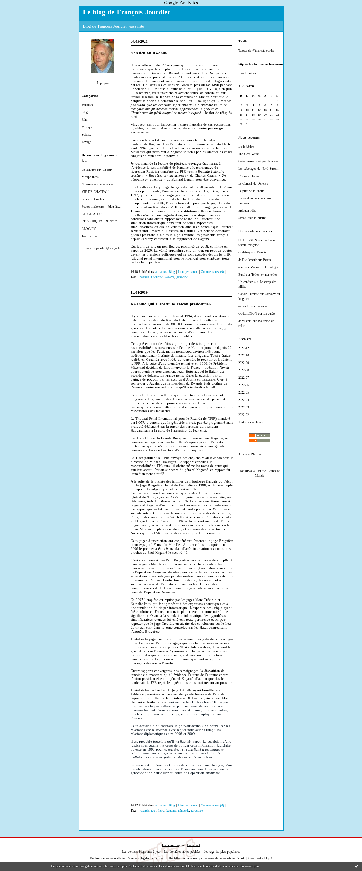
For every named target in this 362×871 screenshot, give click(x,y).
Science (86, 134)
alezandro (244, 306)
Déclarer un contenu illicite (107, 858)
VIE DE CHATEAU (95, 192)
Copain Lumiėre (248, 294)
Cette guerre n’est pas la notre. (258, 161)
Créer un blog (171, 845)
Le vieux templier (93, 199)
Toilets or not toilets (264, 274)
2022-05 (243, 392)
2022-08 (243, 370)
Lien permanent (188, 272)
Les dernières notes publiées (182, 852)
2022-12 (243, 348)
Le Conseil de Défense (253, 183)
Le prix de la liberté (251, 191)
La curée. (262, 306)
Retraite (261, 252)
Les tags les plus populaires (222, 852)
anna (241, 267)
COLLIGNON (247, 240)
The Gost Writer (249, 154)
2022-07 (243, 377)
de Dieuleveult (247, 260)
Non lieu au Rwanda (149, 53)
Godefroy (244, 252)
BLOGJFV (89, 229)
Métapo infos (90, 177)
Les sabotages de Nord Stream (258, 169)
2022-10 (243, 355)
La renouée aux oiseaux (97, 169)
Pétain (267, 260)
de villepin (245, 321)
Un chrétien (245, 282)
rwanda (144, 277)
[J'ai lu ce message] (357, 866)
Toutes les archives (250, 422)
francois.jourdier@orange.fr (102, 248)
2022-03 (243, 407)
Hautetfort (193, 845)
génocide (182, 277)
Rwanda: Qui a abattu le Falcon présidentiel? (171, 304)
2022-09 (243, 363)
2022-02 (243, 415)
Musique (87, 127)
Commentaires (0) (212, 272)
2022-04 (243, 400)
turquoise (157, 277)
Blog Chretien (247, 73)
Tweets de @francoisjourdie (256, 50)
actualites (87, 105)
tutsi (153, 810)
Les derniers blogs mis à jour (141, 852)
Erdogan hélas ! (248, 210)
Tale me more (90, 236)
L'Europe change (249, 176)
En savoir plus (249, 866)
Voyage (86, 142)
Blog (85, 112)
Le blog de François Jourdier (127, 12)
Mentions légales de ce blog (146, 858)
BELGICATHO (92, 214)
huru (161, 810)
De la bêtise (246, 146)
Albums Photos (249, 454)
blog (267, 858)
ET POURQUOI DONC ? (99, 221)
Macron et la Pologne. (265, 267)
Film (84, 120)
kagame (171, 810)
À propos (102, 83)
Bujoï (241, 274)
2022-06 (243, 385)
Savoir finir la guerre (252, 218)
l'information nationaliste (97, 184)
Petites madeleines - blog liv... (101, 206)
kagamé (169, 277)
